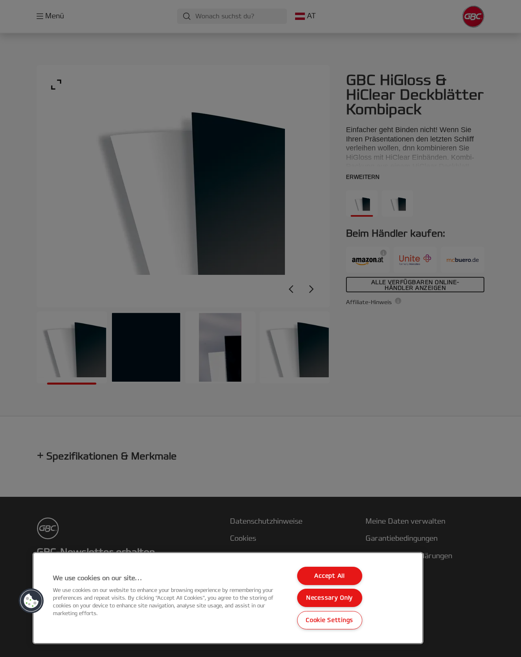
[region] (228, 598)
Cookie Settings (329, 620)
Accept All (329, 576)
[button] (31, 601)
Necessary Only (329, 598)
